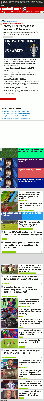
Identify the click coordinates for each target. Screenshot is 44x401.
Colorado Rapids (5, 251)
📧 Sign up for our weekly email (8, 98)
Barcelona (23, 210)
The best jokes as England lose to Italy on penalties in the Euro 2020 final (30, 363)
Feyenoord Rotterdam (30, 210)
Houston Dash (12, 357)
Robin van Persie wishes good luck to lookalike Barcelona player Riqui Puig (30, 205)
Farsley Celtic (24, 228)
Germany (7, 283)
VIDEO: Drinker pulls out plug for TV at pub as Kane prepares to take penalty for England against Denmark (30, 373)
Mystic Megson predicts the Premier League (30, 161)
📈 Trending (3, 20)
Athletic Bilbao (24, 273)
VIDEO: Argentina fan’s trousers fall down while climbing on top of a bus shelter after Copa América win (30, 322)
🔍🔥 (42, 12)
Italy (22, 316)
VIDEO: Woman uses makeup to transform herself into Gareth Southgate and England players (30, 393)
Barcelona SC (23, 306)
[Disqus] (22, 134)
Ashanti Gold (4, 296)
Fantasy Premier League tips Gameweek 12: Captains (16, 111)
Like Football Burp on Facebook (11, 214)
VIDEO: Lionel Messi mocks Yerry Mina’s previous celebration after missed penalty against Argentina (30, 383)
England (20, 347)
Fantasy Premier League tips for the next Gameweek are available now (30, 151)
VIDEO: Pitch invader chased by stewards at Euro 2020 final (29, 341)
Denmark (22, 378)
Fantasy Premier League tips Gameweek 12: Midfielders (16, 113)
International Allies (12, 296)
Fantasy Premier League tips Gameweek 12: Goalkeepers (17, 118)
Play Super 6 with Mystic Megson (29, 170)
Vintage (2, 12)
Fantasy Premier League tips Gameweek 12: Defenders (16, 116)
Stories (17, 12)
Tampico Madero (24, 200)
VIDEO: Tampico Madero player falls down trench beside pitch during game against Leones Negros (29, 196)
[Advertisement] (22, 16)
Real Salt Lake (12, 251)
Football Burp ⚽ (13, 9)
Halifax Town (30, 228)
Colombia (25, 388)
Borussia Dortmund (31, 273)
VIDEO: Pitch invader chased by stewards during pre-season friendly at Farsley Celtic (29, 224)
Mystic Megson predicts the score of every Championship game (30, 180)
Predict (29, 12)
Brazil (3, 283)
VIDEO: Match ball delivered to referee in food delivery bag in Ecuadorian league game (29, 302)
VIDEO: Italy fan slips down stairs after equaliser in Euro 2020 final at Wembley (30, 312)
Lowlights (10, 12)
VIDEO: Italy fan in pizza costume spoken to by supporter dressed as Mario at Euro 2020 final (30, 332)
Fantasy (35, 12)
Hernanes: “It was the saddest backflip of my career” (10, 21)
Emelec (28, 306)
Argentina (21, 327)
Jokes (23, 12)
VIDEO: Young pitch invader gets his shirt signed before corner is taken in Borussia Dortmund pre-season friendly (30, 268)
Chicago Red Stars (5, 357)
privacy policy (28, 2)
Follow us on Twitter (32, 213)
